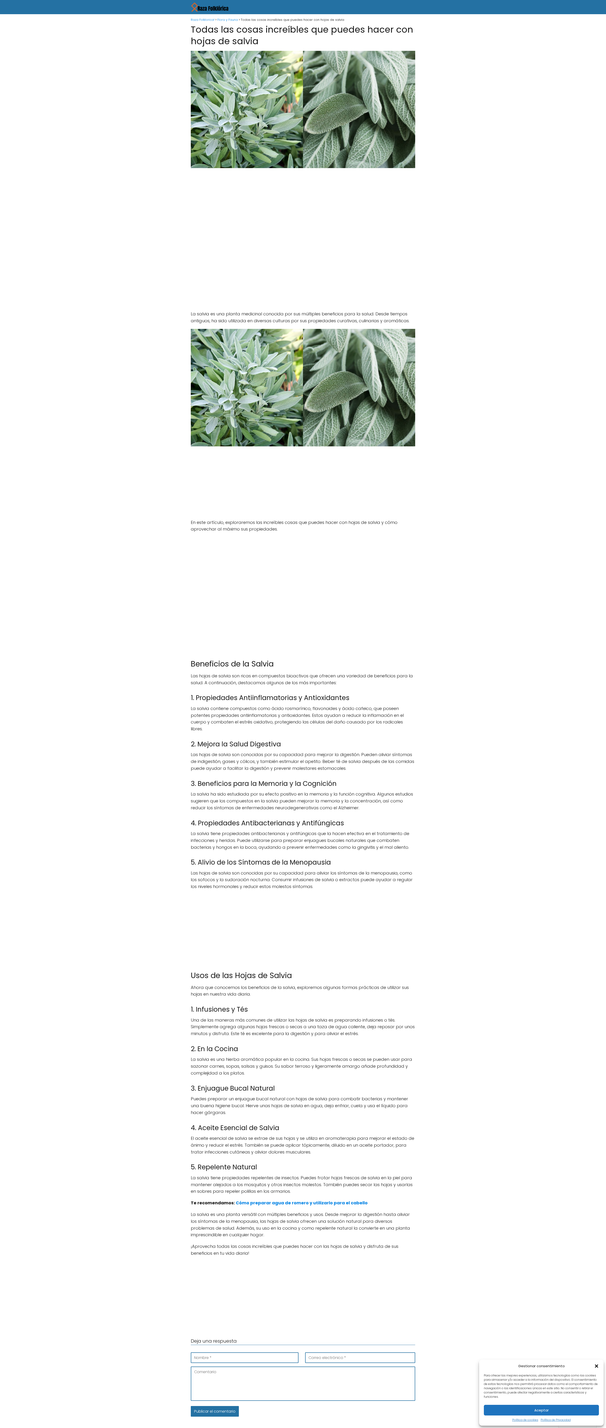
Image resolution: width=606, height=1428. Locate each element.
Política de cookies (525, 1420)
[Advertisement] (303, 207)
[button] (596, 1366)
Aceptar (541, 1410)
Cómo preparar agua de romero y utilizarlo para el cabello (301, 1203)
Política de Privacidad (556, 1420)
